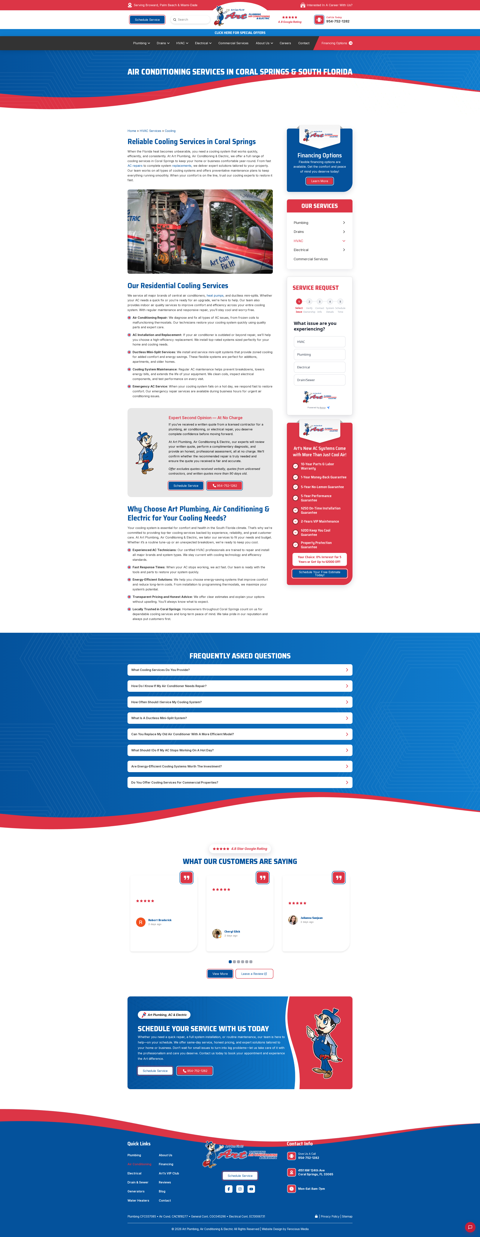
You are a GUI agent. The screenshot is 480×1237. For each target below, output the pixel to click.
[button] (240, 670)
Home (132, 131)
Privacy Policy (330, 1216)
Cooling (170, 131)
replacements (181, 166)
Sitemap (347, 1216)
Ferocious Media (298, 1229)
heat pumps (215, 295)
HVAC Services (150, 131)
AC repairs (135, 166)
